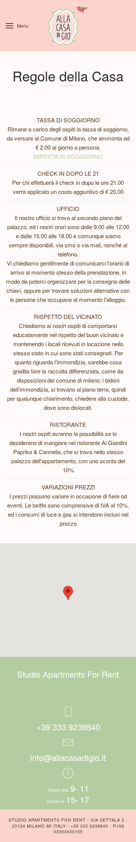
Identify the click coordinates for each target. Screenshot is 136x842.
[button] (68, 593)
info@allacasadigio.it (68, 757)
